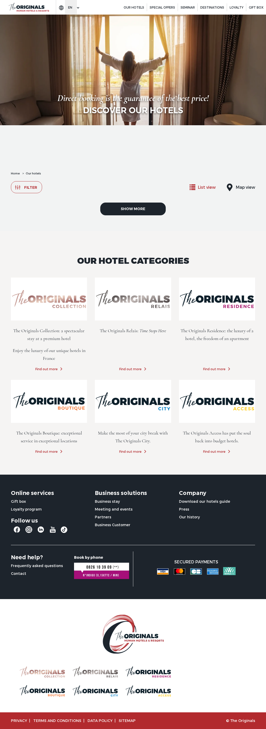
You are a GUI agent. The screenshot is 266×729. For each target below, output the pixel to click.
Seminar (188, 7)
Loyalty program (26, 509)
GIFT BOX (256, 7)
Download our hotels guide (204, 501)
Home (15, 173)
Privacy (19, 720)
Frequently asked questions (37, 565)
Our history (189, 517)
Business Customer (112, 525)
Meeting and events (113, 509)
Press (184, 509)
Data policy (100, 720)
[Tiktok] (64, 531)
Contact (18, 573)
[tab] (203, 187)
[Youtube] (53, 531)
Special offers (162, 7)
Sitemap (127, 720)
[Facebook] (17, 531)
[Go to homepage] (28, 7)
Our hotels (134, 7)
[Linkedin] (41, 531)
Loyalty (236, 7)
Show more (133, 208)
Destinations (212, 7)
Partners (103, 517)
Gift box (18, 501)
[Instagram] (29, 531)
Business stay (107, 501)
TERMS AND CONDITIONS (57, 720)
